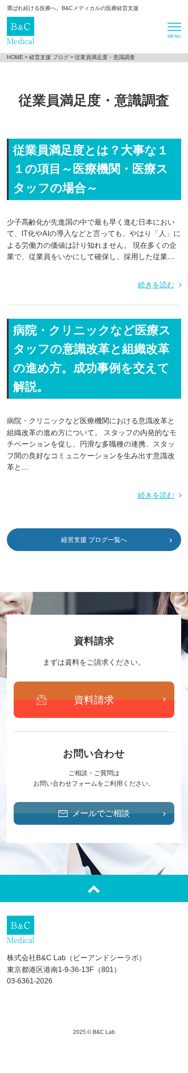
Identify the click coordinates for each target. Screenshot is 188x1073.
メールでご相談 (101, 813)
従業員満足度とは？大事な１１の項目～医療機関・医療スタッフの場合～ (91, 169)
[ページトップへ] (94, 888)
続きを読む (156, 285)
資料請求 (94, 700)
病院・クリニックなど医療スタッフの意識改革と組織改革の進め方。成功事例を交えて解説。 (92, 358)
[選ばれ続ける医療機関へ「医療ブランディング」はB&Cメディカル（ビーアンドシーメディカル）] (20, 38)
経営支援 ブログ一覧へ (94, 539)
